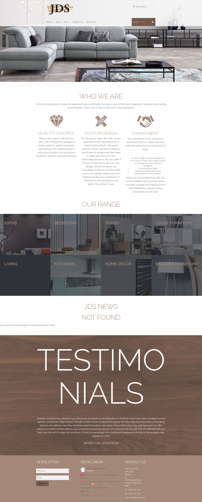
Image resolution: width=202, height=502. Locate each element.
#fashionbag (102, 488)
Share (95, 495)
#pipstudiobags (112, 475)
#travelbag (93, 488)
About (49, 22)
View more (25, 234)
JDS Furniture (91, 469)
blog (66, 22)
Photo (86, 491)
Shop (58, 22)
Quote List (91, 22)
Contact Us (77, 22)
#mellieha (99, 481)
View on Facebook (86, 495)
